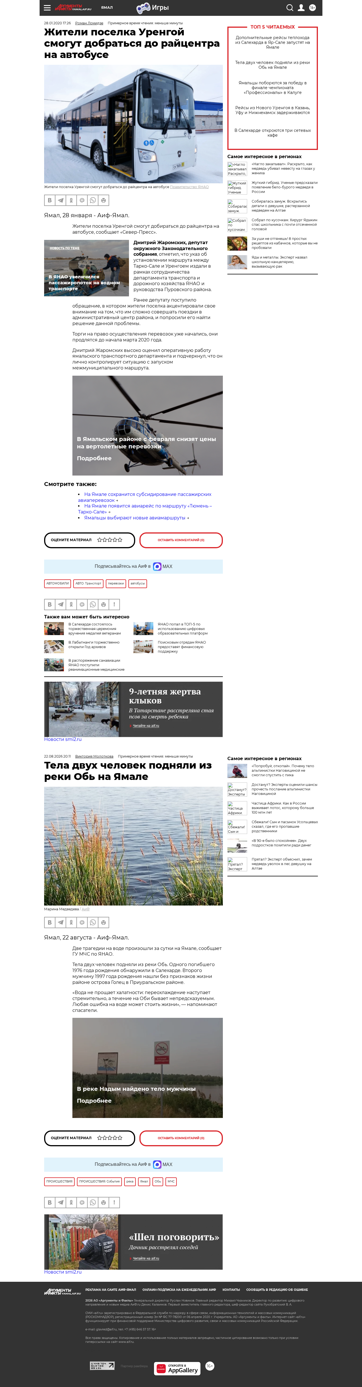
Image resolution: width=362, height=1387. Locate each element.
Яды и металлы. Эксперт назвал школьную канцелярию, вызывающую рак (279, 261)
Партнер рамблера (134, 1366)
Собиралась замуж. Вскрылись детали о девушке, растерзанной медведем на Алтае (281, 205)
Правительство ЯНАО (189, 187)
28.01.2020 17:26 (57, 23)
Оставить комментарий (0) (181, 540)
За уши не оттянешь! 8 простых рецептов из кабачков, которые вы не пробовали (285, 243)
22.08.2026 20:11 (57, 756)
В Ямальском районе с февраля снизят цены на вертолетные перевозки (146, 443)
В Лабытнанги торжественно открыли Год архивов (94, 644)
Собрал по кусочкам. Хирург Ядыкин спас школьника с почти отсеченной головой (284, 224)
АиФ (86, 909)
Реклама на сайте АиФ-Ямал (110, 1290)
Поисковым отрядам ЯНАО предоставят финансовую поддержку (182, 646)
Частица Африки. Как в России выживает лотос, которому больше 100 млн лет (283, 807)
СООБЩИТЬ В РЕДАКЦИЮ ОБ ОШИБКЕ (277, 1290)
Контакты (231, 1290)
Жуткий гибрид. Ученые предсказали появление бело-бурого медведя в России (285, 187)
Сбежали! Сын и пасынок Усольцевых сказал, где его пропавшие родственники (285, 826)
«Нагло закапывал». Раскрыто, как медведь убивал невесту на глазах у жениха (283, 168)
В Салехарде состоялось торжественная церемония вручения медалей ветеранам (94, 628)
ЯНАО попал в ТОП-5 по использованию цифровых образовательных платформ (183, 628)
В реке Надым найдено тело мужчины (136, 1088)
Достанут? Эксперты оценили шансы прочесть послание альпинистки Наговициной (284, 789)
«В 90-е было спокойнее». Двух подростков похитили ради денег (281, 842)
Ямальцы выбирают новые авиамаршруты (135, 518)
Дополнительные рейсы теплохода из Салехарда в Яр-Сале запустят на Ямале (272, 42)
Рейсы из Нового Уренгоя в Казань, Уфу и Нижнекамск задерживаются (272, 110)
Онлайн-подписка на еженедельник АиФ (179, 1290)
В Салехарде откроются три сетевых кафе (272, 133)
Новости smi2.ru (63, 739)
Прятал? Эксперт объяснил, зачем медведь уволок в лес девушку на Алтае (282, 863)
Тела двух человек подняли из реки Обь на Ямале (272, 65)
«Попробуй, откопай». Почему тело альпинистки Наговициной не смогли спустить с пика (283, 770)
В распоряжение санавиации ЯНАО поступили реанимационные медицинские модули (84, 667)
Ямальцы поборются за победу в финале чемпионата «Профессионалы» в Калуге (273, 88)
